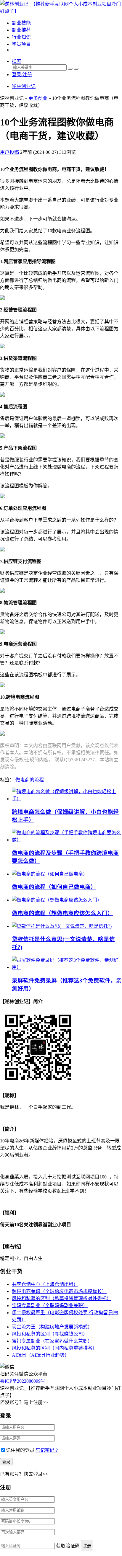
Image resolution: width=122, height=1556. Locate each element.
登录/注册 (22, 74)
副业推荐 (21, 29)
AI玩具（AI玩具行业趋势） (40, 1355)
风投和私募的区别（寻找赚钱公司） (50, 1333)
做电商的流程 (29, 779)
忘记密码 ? (47, 1450)
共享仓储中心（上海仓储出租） (45, 1284)
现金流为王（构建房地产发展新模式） (52, 1326)
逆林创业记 (24, 86)
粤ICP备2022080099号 (22, 1381)
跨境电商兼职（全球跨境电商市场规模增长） (59, 1291)
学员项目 (21, 44)
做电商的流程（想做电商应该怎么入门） (62, 913)
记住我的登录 (20, 1450)
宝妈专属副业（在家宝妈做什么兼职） (52, 1340)
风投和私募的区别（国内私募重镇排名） (54, 1348)
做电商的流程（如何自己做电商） (54, 887)
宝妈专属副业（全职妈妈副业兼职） (50, 1305)
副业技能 (21, 22)
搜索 (16, 61)
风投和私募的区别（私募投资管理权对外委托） (61, 1298)
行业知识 (21, 37)
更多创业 (37, 98)
